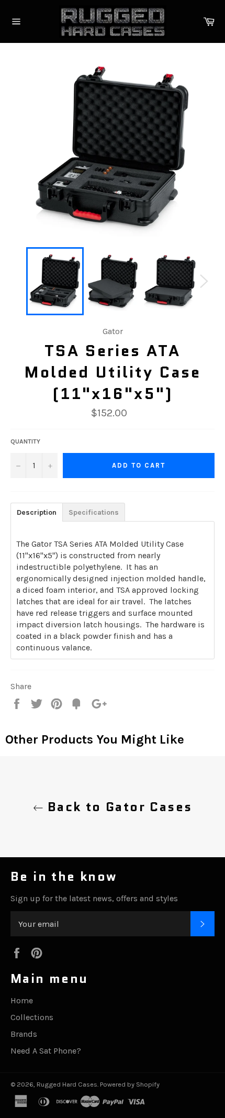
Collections (31, 1017)
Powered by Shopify (130, 1084)
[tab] (36, 511)
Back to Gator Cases (118, 806)
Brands (23, 1034)
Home (21, 1000)
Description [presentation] (37, 512)
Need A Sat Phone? (45, 1051)
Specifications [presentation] (94, 512)
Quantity (25, 441)
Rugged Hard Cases (67, 1084)
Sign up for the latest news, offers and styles (94, 898)
